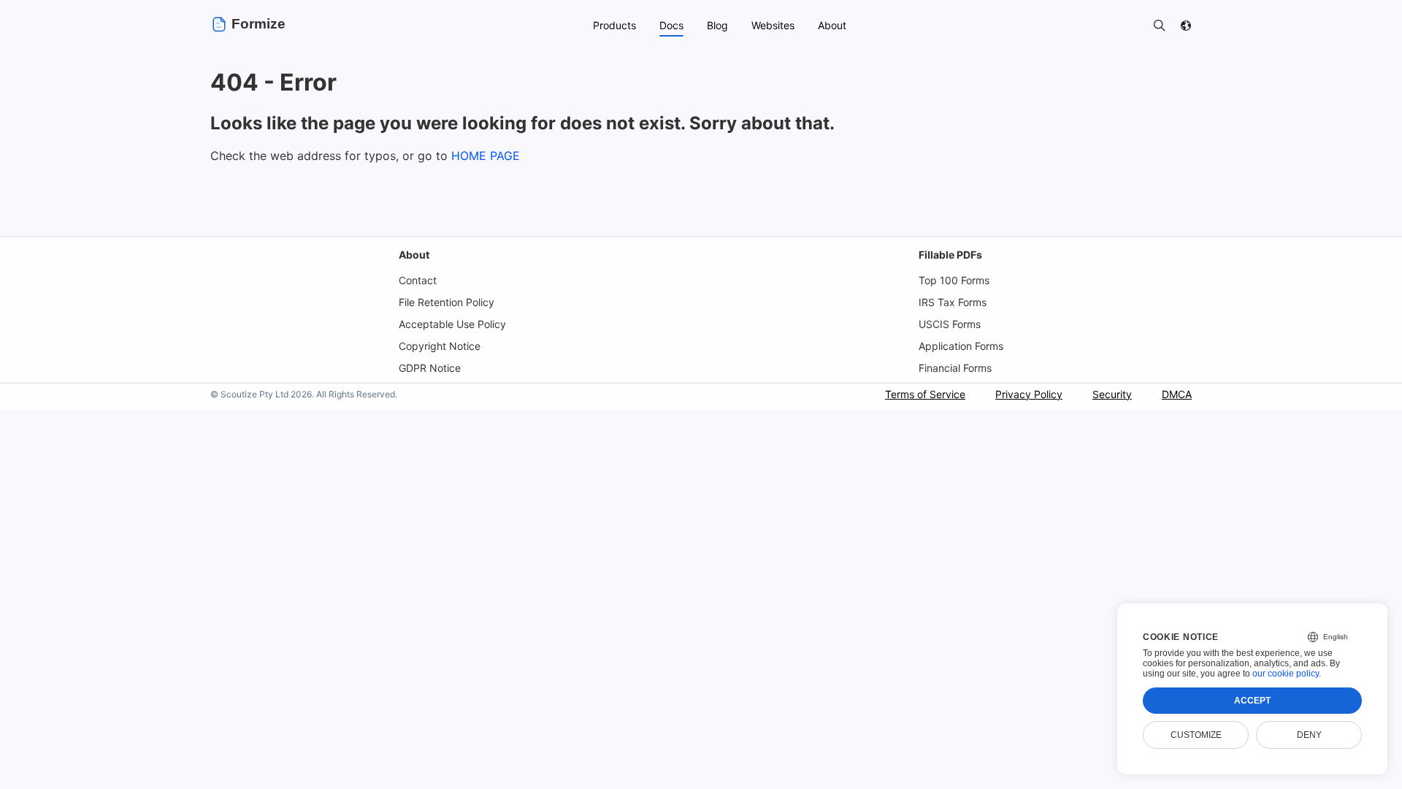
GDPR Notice (430, 368)
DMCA (1177, 394)
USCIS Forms (950, 324)
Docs (671, 25)
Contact (418, 280)
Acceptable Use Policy (452, 324)
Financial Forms (955, 368)
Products (614, 25)
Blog (717, 25)
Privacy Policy (1028, 394)
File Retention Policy (446, 302)
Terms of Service (925, 394)
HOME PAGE (485, 155)
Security (1112, 394)
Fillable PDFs (950, 254)
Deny (1309, 735)
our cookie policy (1285, 673)
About (414, 254)
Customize (1196, 735)
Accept (1252, 700)
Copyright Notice (439, 346)
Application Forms (961, 346)
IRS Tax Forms (953, 302)
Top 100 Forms (954, 280)
